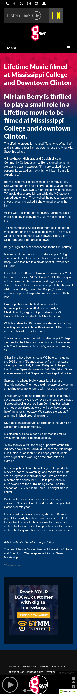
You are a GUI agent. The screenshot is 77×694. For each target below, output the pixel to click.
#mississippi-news (14, 565)
